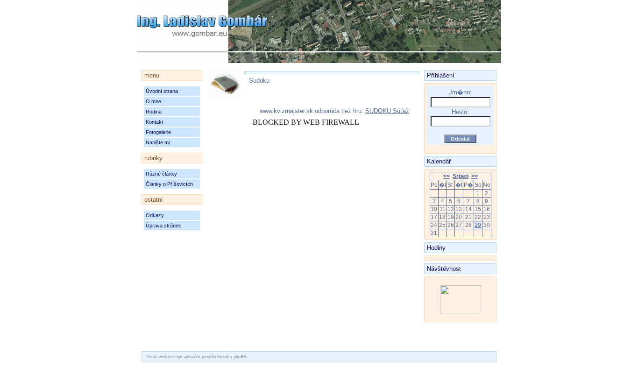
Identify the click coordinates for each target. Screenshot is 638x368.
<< (446, 176)
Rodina (154, 111)
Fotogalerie (158, 132)
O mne (153, 101)
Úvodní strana (162, 91)
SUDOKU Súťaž (387, 110)
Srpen (460, 176)
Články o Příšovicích (169, 184)
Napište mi (158, 142)
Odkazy (155, 215)
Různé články (161, 174)
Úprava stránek (163, 225)
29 (478, 225)
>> (474, 176)
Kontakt (154, 122)
